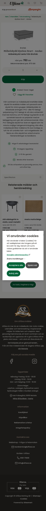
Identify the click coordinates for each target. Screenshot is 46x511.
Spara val (32, 265)
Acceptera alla (16, 265)
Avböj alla (13, 273)
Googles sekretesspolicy (18, 255)
